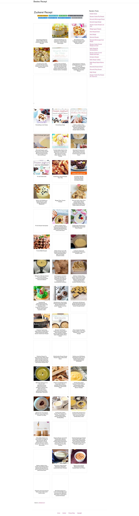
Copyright (79, 513)
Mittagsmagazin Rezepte (95, 29)
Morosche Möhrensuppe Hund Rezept (97, 40)
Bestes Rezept (40, 1)
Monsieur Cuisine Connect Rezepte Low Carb (96, 44)
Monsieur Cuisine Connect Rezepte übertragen (96, 53)
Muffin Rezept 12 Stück (95, 59)
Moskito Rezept (93, 13)
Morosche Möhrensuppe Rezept (97, 19)
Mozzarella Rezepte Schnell (96, 66)
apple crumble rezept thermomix (75, 15)
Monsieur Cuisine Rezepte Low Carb (97, 25)
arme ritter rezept (63, 15)
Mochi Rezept (93, 34)
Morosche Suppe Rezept (95, 22)
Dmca (58, 513)
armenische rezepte (53, 15)
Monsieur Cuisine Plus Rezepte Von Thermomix (97, 75)
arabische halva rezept (77, 17)
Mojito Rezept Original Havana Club (97, 63)
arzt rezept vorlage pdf (43, 15)
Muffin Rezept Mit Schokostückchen (94, 49)
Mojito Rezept (93, 72)
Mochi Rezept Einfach (95, 31)
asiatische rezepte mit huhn (64, 17)
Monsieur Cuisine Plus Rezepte (97, 16)
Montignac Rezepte (94, 57)
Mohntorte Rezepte (94, 37)
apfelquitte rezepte (53, 17)
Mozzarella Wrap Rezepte (96, 69)
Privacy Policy (71, 513)
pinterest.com (42, 502)
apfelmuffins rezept (43, 17)
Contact (64, 513)
